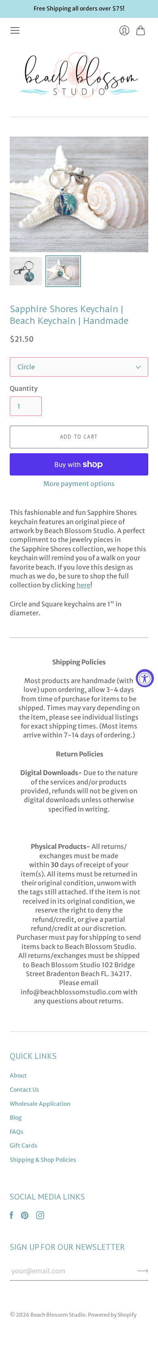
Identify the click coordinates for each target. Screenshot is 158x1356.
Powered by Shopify (112, 1314)
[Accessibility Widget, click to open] (145, 678)
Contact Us (24, 1089)
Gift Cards (23, 1145)
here (83, 585)
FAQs (16, 1131)
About (18, 1075)
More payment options (79, 484)
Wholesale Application (40, 1104)
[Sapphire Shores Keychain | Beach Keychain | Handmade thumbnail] (26, 271)
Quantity (24, 388)
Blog (15, 1117)
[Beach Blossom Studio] (79, 76)
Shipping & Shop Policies (43, 1159)
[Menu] (14, 30)
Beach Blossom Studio (57, 1314)
